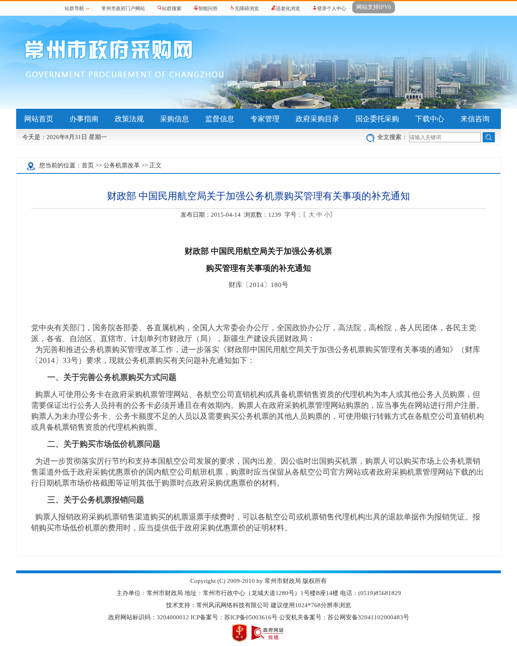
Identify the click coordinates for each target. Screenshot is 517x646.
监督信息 (219, 119)
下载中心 (429, 119)
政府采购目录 (317, 119)
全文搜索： (392, 137)
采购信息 (174, 119)
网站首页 (38, 119)
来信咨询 (475, 119)
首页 (88, 165)
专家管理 (265, 119)
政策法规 (129, 119)
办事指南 (84, 119)
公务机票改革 (121, 165)
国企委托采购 (377, 119)
